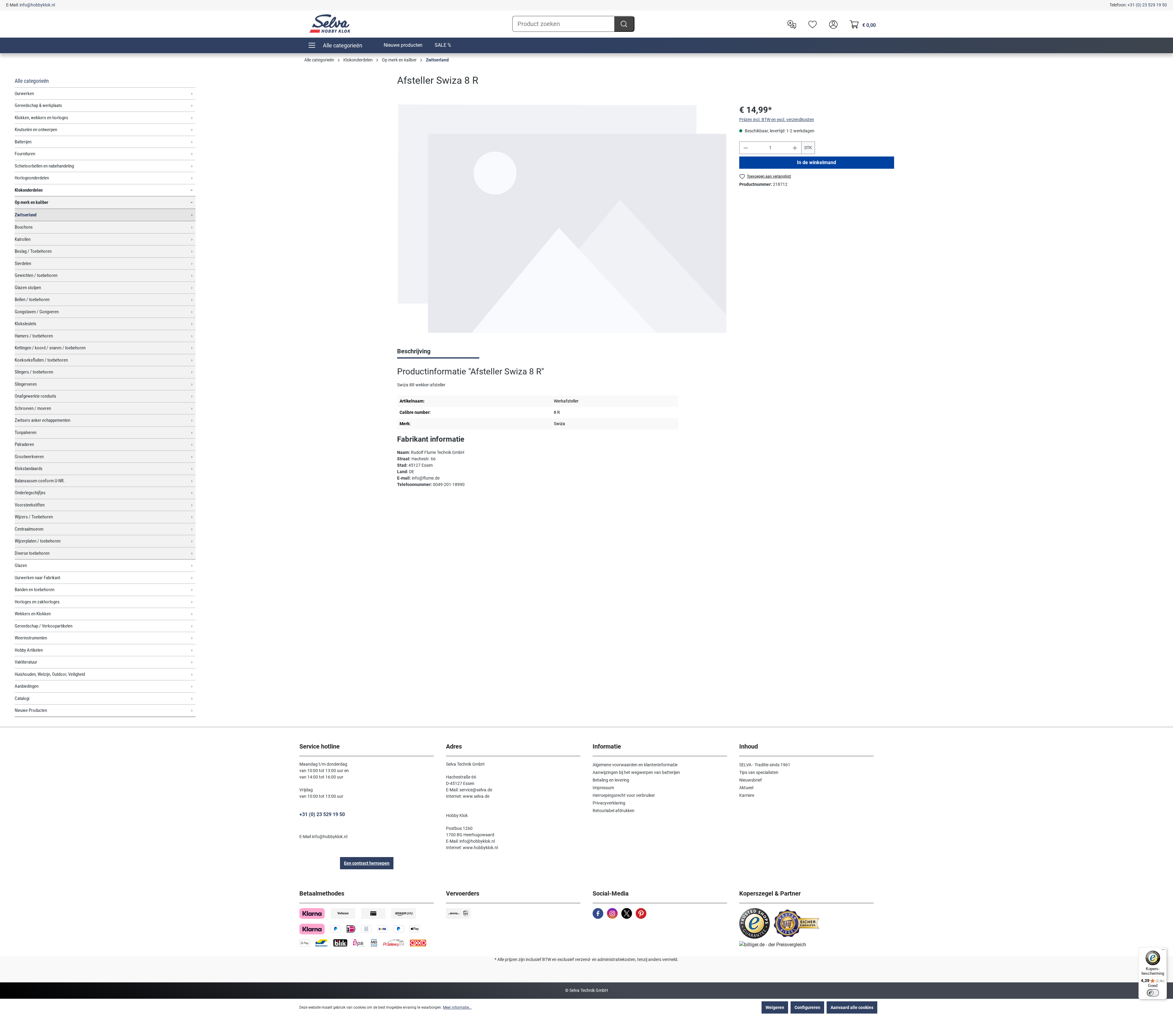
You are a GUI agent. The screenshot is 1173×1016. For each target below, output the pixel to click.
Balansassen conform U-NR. (40, 481)
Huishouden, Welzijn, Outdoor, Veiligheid (50, 674)
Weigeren (775, 1007)
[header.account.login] (831, 23)
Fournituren (25, 153)
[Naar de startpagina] (329, 23)
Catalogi (22, 698)
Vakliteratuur (26, 662)
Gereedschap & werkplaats (38, 105)
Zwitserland (25, 215)
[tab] (438, 352)
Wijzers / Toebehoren (34, 517)
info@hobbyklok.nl (37, 4)
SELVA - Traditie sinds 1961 (764, 764)
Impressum (603, 787)
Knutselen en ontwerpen (36, 129)
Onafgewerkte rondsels (35, 396)
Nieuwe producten (403, 45)
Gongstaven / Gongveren (37, 312)
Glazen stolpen (28, 287)
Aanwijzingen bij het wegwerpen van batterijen (636, 772)
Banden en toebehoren (34, 589)
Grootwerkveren (29, 456)
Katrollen (23, 239)
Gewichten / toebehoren (36, 275)
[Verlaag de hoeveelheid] (745, 148)
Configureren (807, 1007)
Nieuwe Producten (31, 710)
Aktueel (746, 787)
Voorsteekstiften (30, 505)
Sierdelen (23, 263)
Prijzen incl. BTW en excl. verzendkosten (776, 119)
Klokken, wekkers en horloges (41, 117)
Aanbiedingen (26, 686)
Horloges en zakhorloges (37, 602)
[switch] (1153, 992)
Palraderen (24, 444)
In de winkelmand (816, 162)
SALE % (443, 45)
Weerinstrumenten (31, 638)
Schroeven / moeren (33, 408)
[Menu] (1163, 951)
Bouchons (24, 227)
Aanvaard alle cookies (852, 1007)
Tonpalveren (25, 432)
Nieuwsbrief (750, 780)
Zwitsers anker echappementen (42, 420)
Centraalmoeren (29, 529)
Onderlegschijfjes (30, 492)
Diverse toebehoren (32, 553)
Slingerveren (26, 384)
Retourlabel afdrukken (613, 810)
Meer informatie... (457, 1007)
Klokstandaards (28, 468)
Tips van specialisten (758, 772)
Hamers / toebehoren (34, 336)
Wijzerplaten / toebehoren (37, 541)
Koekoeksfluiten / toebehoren (41, 360)
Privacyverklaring (609, 803)
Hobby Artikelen (29, 650)
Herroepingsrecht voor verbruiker (624, 795)
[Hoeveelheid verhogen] (795, 148)
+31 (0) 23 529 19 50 (1147, 4)
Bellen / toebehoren (32, 299)
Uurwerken (24, 93)
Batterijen (23, 142)
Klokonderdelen (28, 190)
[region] (562, 219)
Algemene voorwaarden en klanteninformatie (635, 764)
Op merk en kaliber (31, 202)
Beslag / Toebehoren (33, 251)
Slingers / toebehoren (34, 372)
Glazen (21, 565)
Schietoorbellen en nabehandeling (44, 166)
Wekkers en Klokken (33, 614)
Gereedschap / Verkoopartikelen (43, 626)
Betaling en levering (611, 780)
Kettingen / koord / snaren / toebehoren (50, 348)
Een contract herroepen (366, 863)
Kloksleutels (25, 323)
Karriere (746, 795)
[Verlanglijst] (811, 23)
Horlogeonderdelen (32, 178)
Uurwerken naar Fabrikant (37, 577)
